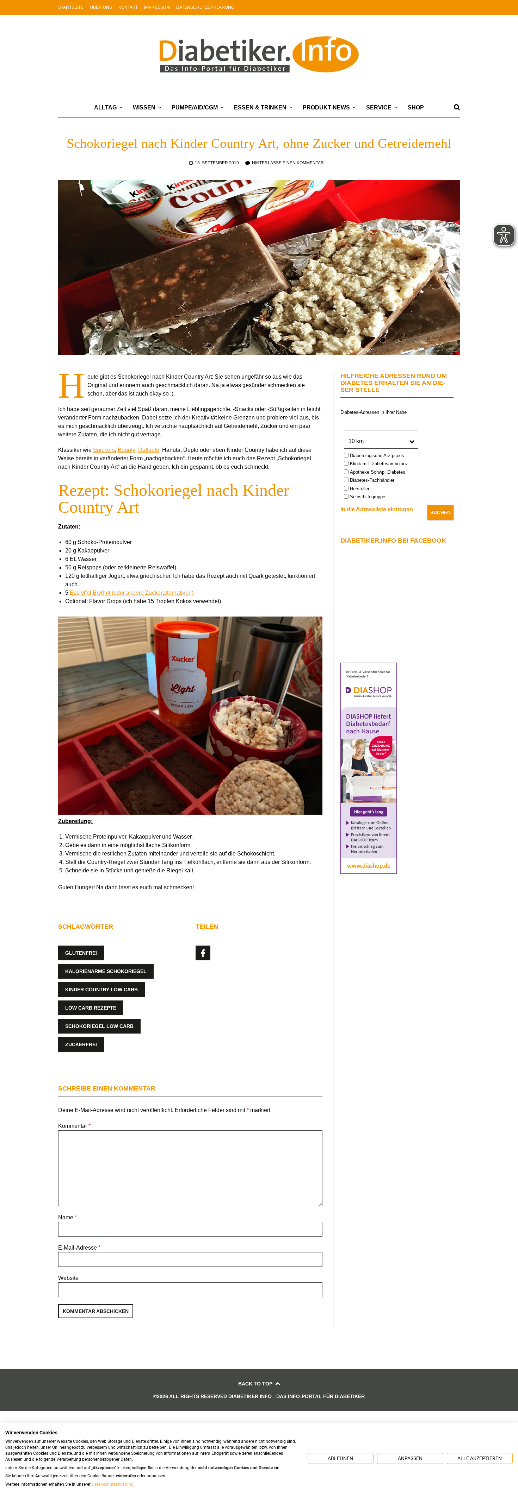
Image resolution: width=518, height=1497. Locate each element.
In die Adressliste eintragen (376, 509)
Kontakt (128, 7)
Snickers (104, 450)
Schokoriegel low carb (99, 1026)
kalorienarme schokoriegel (106, 971)
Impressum (157, 7)
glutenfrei (81, 953)
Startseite (71, 7)
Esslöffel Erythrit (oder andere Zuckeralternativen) (131, 593)
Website (68, 1278)
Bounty (126, 450)
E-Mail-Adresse (79, 1248)
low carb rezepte (90, 1008)
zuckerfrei (81, 1044)
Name (67, 1217)
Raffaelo (148, 450)
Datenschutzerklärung (205, 7)
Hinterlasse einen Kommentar (288, 162)
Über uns (101, 7)
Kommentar (74, 1126)
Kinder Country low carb (101, 989)
